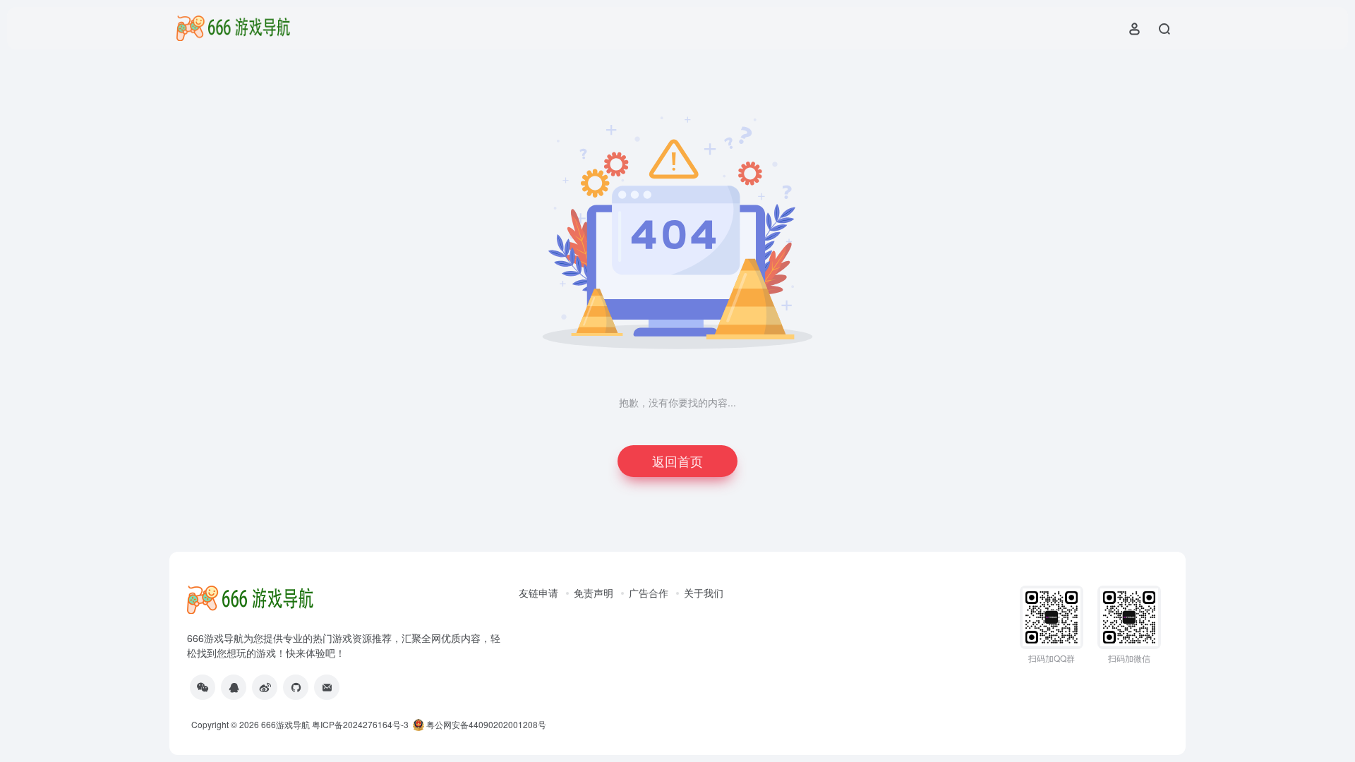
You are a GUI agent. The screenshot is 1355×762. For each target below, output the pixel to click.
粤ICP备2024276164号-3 (360, 724)
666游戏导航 (285, 724)
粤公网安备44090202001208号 (485, 724)
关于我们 (703, 593)
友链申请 (538, 593)
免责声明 (593, 593)
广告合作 (648, 593)
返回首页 (677, 461)
